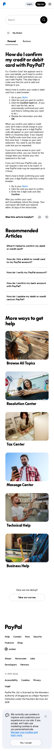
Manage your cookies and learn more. (24, 733)
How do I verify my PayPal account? (27, 272)
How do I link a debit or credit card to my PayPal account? (26, 261)
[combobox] (27, 20)
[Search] (43, 19)
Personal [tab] (12, 41)
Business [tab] (27, 41)
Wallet (25, 97)
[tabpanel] (25, 130)
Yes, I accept (26, 742)
